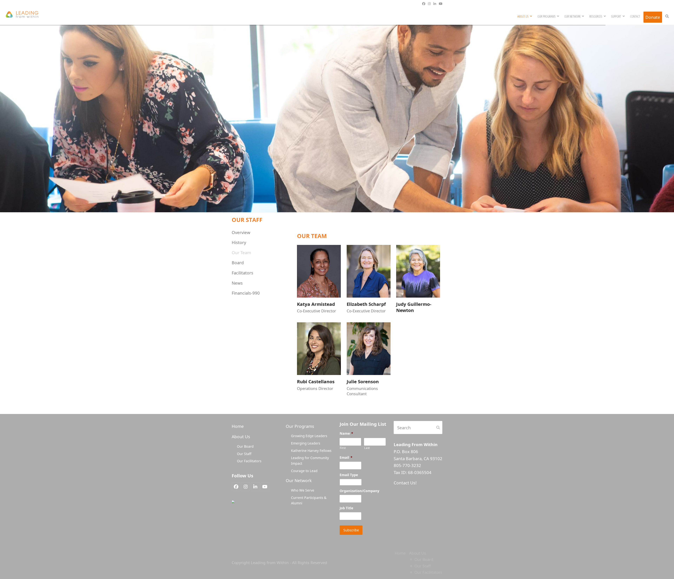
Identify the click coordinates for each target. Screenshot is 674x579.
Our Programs (300, 426)
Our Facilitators (249, 461)
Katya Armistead (316, 304)
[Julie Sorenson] (369, 348)
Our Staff (244, 453)
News (237, 283)
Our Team (241, 252)
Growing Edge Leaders (309, 435)
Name (346, 433)
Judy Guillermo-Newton (413, 307)
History (239, 242)
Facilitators (242, 273)
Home (238, 426)
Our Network (299, 480)
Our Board (245, 446)
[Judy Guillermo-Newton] (418, 271)
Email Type (349, 475)
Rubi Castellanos (316, 381)
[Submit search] (438, 427)
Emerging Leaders (305, 443)
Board (238, 262)
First (343, 448)
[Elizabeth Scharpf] (369, 271)
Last (367, 448)
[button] (667, 16)
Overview (241, 232)
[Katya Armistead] (319, 271)
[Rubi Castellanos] (319, 348)
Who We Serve (302, 490)
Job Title (346, 508)
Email (346, 457)
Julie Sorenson (363, 381)
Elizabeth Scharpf (366, 304)
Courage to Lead (304, 470)
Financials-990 (246, 293)
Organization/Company (359, 491)
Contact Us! (405, 483)
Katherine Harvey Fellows (311, 450)
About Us (241, 436)
